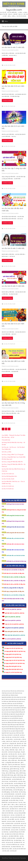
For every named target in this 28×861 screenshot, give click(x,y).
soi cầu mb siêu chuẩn (9, 65)
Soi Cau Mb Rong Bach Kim (9, 476)
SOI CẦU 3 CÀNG (6, 452)
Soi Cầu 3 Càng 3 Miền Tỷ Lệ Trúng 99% (13, 454)
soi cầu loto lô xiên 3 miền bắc (13, 47)
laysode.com (14, 9)
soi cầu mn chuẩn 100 (8, 486)
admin (16, 50)
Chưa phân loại (6, 440)
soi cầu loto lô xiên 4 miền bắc (13, 286)
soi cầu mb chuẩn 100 (9, 106)
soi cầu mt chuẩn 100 (8, 488)
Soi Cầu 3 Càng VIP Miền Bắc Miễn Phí (12, 461)
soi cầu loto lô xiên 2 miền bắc (13, 248)
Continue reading (7, 59)
